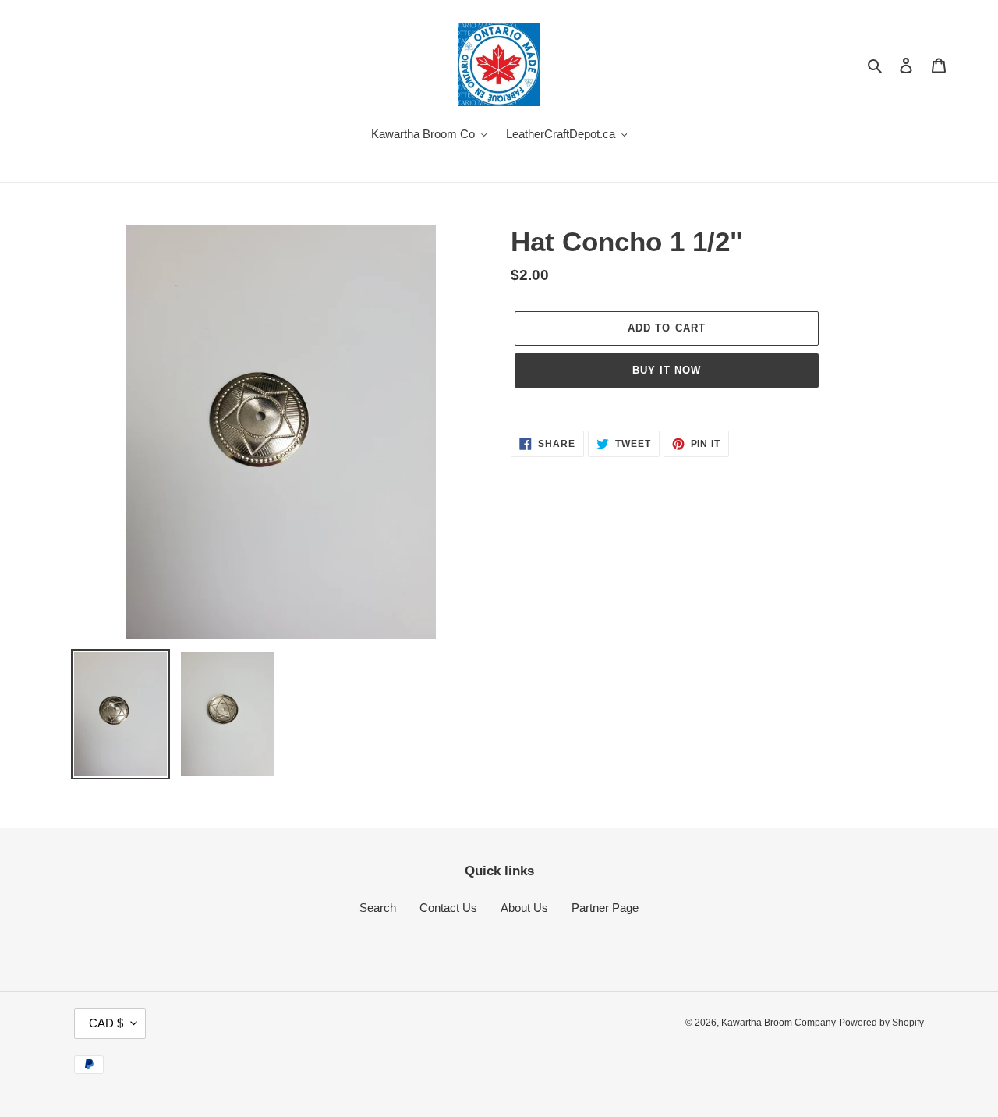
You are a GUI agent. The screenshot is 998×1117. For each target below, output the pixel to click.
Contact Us (448, 907)
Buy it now (666, 370)
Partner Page (605, 907)
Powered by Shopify (881, 1022)
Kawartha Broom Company (778, 1022)
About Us (524, 907)
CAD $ (106, 1023)
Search (377, 907)
